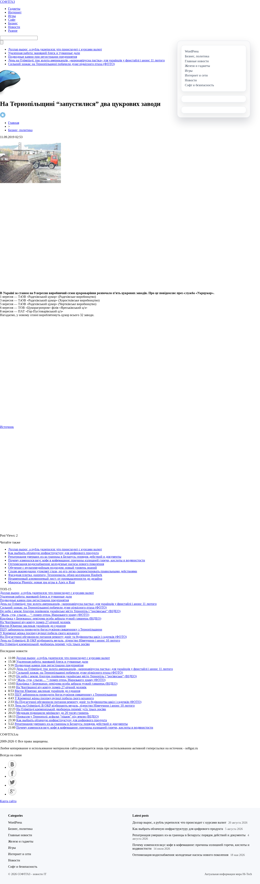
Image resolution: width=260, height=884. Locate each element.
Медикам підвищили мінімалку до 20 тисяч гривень (52, 713)
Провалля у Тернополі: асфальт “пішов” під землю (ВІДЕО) (57, 716)
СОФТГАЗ (7, 1)
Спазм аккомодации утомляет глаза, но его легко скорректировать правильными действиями (72, 571)
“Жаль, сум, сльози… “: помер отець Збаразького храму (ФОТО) (44, 615)
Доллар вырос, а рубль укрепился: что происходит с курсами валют (55, 49)
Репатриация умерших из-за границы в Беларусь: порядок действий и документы (64, 556)
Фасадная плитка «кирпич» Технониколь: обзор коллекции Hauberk (55, 575)
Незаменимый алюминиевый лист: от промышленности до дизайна (55, 578)
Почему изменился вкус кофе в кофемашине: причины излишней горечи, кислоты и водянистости (76, 560)
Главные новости (20, 835)
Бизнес (13, 23)
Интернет (15, 12)
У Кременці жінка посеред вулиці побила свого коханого (39, 633)
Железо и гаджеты (20, 841)
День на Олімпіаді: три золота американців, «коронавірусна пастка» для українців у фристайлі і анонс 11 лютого (86, 60)
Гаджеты (14, 8)
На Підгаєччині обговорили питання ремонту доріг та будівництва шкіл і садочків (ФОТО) (63, 636)
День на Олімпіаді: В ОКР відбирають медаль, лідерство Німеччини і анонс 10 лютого (60, 640)
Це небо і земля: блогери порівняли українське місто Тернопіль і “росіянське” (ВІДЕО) (60, 611)
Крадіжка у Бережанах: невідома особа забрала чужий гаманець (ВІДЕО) (50, 618)
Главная (13, 122)
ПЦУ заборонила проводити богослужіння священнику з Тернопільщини (51, 629)
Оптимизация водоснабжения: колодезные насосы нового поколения (56, 564)
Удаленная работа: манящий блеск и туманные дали (44, 53)
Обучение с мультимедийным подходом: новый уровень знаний (52, 567)
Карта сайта (8, 801)
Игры (12, 16)
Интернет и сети (19, 854)
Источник (7, 427)
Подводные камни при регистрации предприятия (42, 56)
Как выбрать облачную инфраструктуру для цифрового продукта (53, 553)
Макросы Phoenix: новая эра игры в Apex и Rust (41, 582)
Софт (11, 19)
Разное (12, 30)
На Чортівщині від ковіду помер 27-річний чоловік (35, 622)
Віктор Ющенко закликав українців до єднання (33, 626)
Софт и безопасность (22, 866)
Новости (14, 27)
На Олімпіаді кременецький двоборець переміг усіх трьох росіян (45, 644)
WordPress (15, 822)
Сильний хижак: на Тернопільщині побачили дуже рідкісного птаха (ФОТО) (61, 64)
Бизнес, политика (20, 130)
